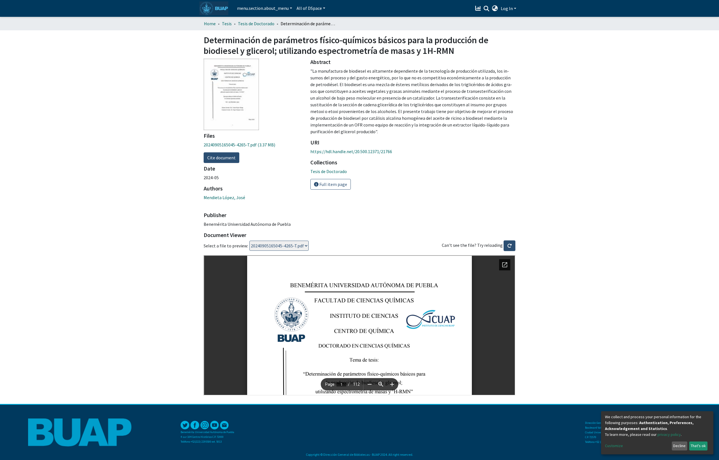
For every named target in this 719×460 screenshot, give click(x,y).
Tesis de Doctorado (256, 23)
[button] (495, 8)
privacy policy (669, 434)
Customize (614, 445)
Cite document (221, 157)
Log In (507, 8)
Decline (679, 445)
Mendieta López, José (224, 197)
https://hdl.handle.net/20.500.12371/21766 (351, 151)
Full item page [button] (332, 184)
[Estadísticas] (479, 8)
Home (210, 23)
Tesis (227, 23)
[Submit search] (486, 8)
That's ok (698, 445)
